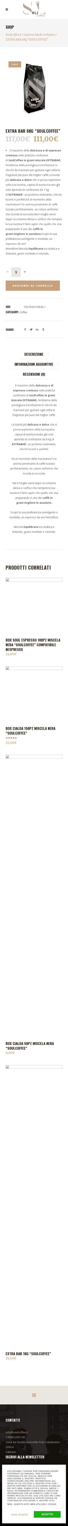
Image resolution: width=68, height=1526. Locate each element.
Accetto (47, 1514)
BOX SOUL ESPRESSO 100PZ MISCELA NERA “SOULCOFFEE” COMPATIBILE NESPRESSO (33, 644)
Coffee (23, 312)
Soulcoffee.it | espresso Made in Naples (30, 34)
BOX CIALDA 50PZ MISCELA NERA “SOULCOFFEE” (30, 1046)
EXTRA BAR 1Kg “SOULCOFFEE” (28, 1353)
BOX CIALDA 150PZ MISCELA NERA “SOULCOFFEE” (30, 731)
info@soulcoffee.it (17, 1432)
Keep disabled (19, 1514)
